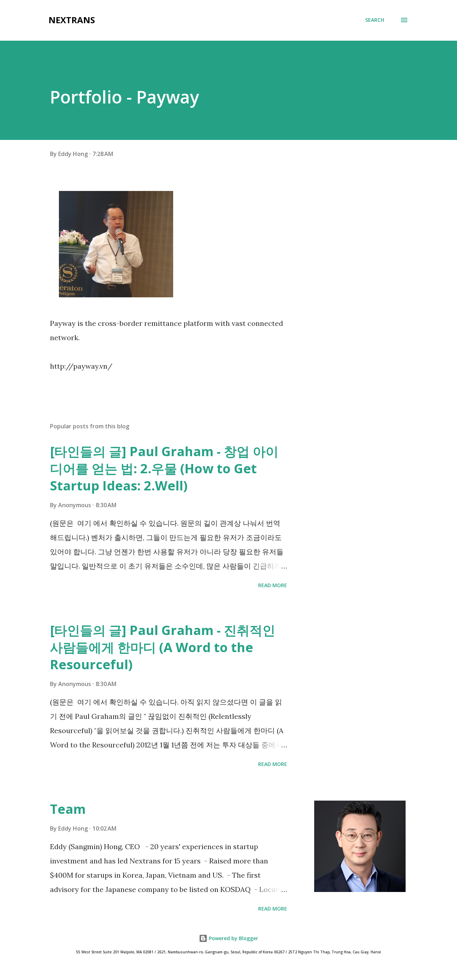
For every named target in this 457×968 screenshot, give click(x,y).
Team (68, 809)
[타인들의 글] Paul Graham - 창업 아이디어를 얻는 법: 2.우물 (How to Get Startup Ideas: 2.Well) (164, 468)
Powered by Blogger (232, 938)
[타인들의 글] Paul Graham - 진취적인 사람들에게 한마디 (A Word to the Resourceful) (162, 647)
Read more (272, 585)
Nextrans (72, 20)
